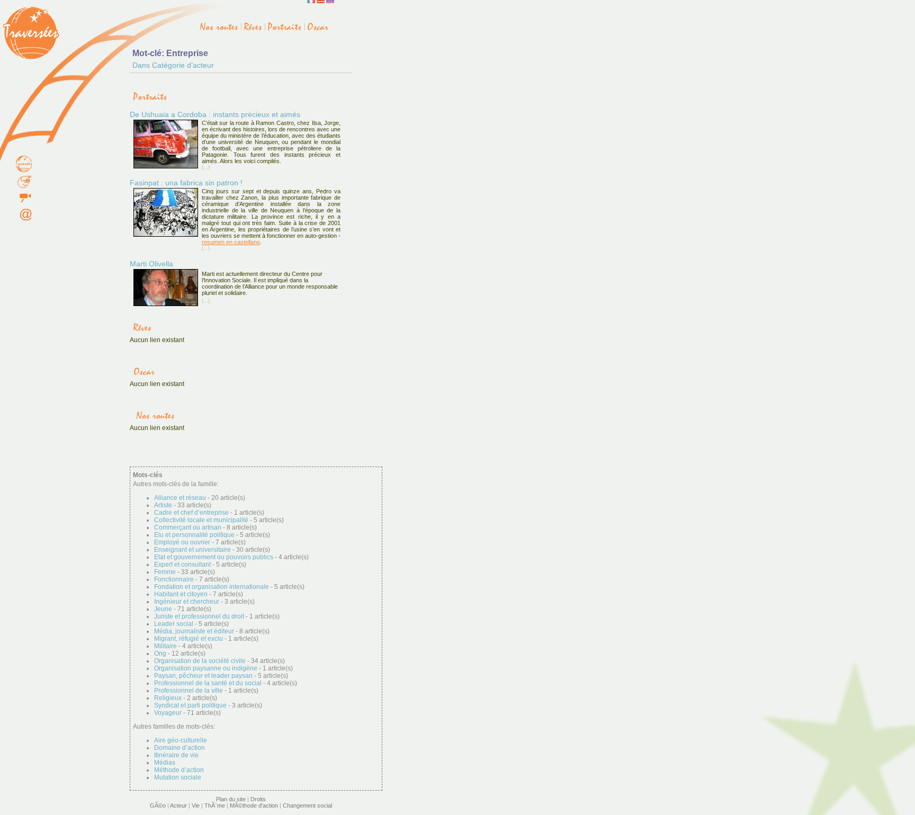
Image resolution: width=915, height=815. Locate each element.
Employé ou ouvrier (182, 542)
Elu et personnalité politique (194, 535)
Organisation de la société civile (200, 661)
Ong (160, 653)
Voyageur (168, 713)
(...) (206, 167)
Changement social (307, 805)
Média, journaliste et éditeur (194, 631)
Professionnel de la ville (188, 690)
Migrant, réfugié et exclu (188, 638)
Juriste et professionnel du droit (199, 616)
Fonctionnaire (174, 579)
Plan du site (231, 799)
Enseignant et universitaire (192, 549)
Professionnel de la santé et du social (208, 683)
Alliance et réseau (180, 497)
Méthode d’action (179, 770)
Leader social (173, 624)
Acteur (178, 805)
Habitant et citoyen (181, 594)
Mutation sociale (177, 777)
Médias (164, 762)
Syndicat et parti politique (190, 705)
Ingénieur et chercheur (186, 601)
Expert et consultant (182, 564)
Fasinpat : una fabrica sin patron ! (186, 182)
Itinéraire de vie (176, 755)
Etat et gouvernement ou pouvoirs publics (213, 557)
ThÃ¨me (214, 805)
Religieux (168, 698)
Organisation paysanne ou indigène (205, 668)
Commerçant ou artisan (187, 527)
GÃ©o (158, 805)
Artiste (163, 505)
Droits (258, 799)
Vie (196, 805)
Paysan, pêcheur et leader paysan (203, 675)
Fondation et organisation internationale (211, 586)
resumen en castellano (231, 242)
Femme (165, 572)
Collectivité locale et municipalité (201, 520)
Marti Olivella (151, 263)
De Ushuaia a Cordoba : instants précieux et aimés (215, 114)
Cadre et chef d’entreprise (191, 512)
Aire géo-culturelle (180, 740)
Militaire (165, 646)
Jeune (163, 609)
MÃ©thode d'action (254, 805)
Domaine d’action (179, 747)
